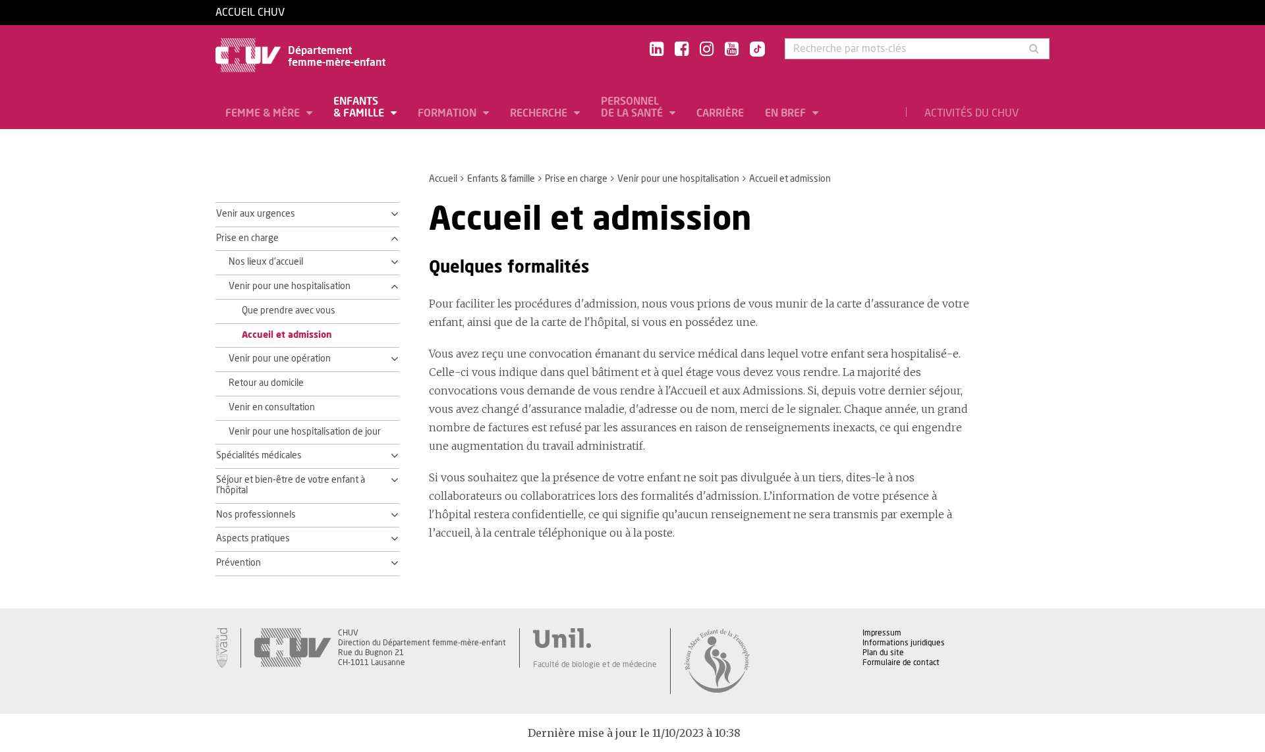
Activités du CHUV (971, 113)
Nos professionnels (256, 515)
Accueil (443, 179)
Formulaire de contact (901, 662)
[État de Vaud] (221, 648)
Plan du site (883, 653)
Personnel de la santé (633, 107)
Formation (448, 113)
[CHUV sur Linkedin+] (656, 49)
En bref (786, 113)
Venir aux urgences (255, 214)
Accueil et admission (287, 335)
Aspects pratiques (253, 538)
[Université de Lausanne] (595, 638)
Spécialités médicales (259, 455)
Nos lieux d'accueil (266, 262)
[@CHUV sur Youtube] (732, 49)
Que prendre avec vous (288, 310)
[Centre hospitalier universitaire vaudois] (292, 648)
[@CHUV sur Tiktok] (753, 50)
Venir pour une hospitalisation (678, 179)
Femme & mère (263, 113)
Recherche (540, 113)
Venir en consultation (272, 407)
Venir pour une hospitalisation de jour (305, 432)
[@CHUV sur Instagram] (707, 49)
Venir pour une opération (280, 358)
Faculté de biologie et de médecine (595, 664)
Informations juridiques (903, 643)
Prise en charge (576, 179)
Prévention (238, 563)
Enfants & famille (360, 107)
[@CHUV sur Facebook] (682, 49)
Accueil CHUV (250, 12)
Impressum (881, 633)
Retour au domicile (266, 383)
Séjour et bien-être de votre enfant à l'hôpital (290, 485)
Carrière (720, 113)
